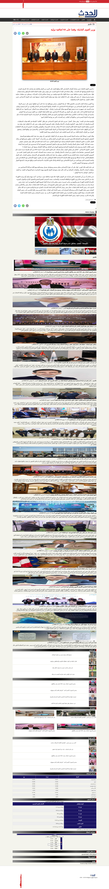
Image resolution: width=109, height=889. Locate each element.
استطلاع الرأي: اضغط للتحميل (89, 854)
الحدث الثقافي (35, 20)
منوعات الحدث (68, 869)
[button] (37, 232)
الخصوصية (62, 872)
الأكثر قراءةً (91, 738)
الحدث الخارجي (64, 20)
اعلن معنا (48, 872)
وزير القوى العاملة (89, 199)
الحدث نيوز (93, 872)
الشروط (55, 872)
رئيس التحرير (79, 872)
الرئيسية (89, 20)
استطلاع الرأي (91, 851)
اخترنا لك (92, 708)
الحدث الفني (44, 20)
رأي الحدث (16, 20)
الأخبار (83, 20)
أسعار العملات (90, 774)
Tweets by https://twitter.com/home (88, 863)
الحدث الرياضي (54, 20)
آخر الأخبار (92, 650)
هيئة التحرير (70, 872)
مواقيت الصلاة (90, 832)
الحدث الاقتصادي (74, 20)
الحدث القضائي (25, 20)
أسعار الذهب (91, 799)
